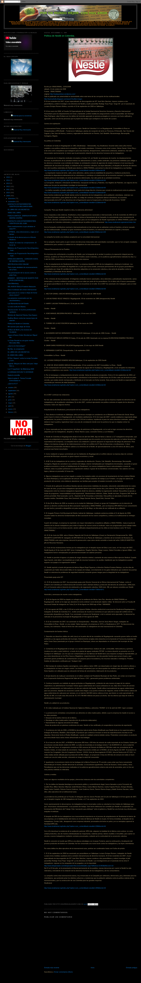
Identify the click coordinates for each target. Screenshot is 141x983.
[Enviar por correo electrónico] (89, 904)
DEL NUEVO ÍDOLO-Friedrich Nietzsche (22, 286)
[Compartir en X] (93, 904)
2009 (8, 196)
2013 (8, 183)
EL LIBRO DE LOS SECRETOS (18, 209)
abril (10, 406)
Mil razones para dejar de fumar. (19, 326)
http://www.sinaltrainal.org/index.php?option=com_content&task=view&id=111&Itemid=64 (75, 192)
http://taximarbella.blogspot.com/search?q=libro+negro (63, 99)
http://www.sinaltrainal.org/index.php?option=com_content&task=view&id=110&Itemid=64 (75, 180)
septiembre (12, 390)
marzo (10, 409)
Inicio (92, 967)
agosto (10, 393)
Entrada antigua (131, 967)
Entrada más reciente (51, 967)
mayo (10, 403)
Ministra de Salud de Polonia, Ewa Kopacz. (23, 315)
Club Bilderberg (13, 283)
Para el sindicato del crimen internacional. (22, 290)
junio (10, 400)
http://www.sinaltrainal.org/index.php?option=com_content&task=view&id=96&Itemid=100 (75, 232)
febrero (11, 412)
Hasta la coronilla (14, 375)
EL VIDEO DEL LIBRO (15, 355)
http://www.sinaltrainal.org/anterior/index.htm (120, 222)
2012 (8, 186)
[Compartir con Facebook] (95, 904)
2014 (8, 180)
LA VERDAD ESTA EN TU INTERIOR (20, 372)
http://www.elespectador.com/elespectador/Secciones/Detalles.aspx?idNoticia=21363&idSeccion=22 (78, 866)
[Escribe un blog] (91, 904)
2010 (8, 192)
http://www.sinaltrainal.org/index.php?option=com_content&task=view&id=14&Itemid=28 (74, 170)
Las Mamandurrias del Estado (18, 303)
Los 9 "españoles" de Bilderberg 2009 (21, 369)
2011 (8, 189)
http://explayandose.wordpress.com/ (62, 94)
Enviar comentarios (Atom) (63, 972)
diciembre (11, 198)
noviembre (12, 201)
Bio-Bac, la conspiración (16, 349)
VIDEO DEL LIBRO (14, 212)
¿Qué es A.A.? (13, 383)
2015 (8, 177)
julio (9, 397)
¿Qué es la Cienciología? (16, 346)
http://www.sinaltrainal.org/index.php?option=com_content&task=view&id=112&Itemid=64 (75, 202)
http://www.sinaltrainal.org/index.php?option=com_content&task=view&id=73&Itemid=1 (74, 589)
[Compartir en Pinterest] (97, 904)
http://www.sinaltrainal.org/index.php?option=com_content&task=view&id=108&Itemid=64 (75, 274)
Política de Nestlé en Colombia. (19, 323)
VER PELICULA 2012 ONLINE (18, 264)
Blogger (28, 446)
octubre (11, 387)
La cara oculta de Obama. (17, 306)
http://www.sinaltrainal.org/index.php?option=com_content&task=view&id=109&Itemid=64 (75, 289)
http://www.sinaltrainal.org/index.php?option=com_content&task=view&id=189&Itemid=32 (75, 888)
